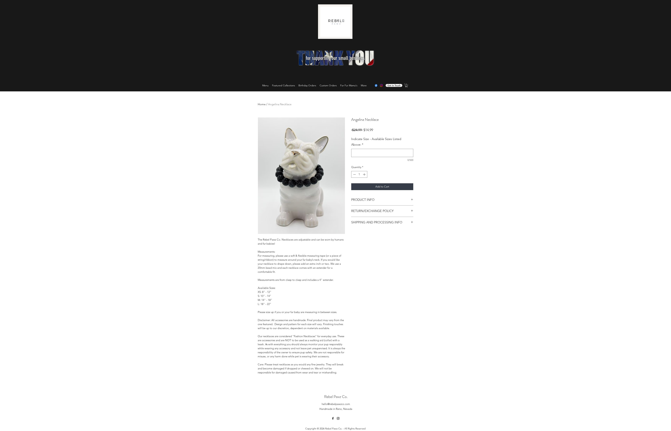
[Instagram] (381, 85)
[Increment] (364, 174)
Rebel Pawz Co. (336, 396)
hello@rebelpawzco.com (336, 404)
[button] (406, 85)
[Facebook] (376, 85)
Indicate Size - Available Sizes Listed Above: (376, 142)
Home (262, 104)
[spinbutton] (359, 174)
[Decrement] (354, 174)
